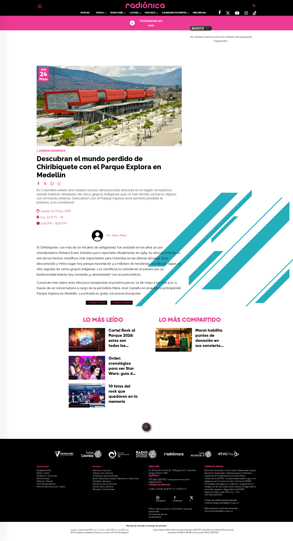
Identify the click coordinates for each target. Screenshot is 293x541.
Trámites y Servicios (102, 481)
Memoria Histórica (80, 406)
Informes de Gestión (46, 484)
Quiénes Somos (44, 471)
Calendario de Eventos (174, 13)
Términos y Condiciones (103, 489)
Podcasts (150, 13)
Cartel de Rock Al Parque (83, 350)
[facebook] (38, 183)
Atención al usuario (102, 471)
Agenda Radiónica (52, 151)
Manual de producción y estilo (51, 487)
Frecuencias (199, 13)
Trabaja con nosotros (103, 473)
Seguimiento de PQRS (234, 489)
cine (74, 378)
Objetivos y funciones (47, 476)
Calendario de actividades (105, 476)
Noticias (85, 13)
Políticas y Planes (45, 481)
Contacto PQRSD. (243, 481)
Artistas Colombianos (169, 350)
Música (100, 13)
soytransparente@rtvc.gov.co (218, 511)
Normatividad (43, 479)
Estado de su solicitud (103, 487)
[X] (45, 183)
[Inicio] (145, 4)
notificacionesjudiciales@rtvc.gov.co (221, 503)
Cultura (134, 13)
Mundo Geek (116, 13)
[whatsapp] (52, 183)
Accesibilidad (155, 517)
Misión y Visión (43, 473)
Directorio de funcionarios (105, 484)
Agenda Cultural (97, 302)
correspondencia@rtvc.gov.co (240, 479)
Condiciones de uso (158, 514)
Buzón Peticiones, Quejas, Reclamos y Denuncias (116, 479)
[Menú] (40, 6)
